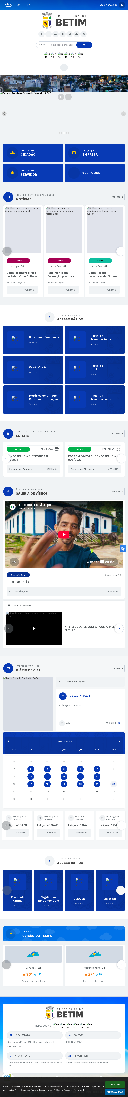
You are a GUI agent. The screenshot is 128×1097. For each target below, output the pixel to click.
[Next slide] (123, 113)
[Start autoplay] (61, 97)
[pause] (68, 97)
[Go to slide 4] (66, 133)
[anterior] (9, 741)
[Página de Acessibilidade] (83, 34)
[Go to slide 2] (61, 133)
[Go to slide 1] (59, 133)
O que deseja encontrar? (64, 40)
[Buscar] (84, 45)
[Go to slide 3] (64, 133)
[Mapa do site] (77, 34)
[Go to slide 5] (68, 133)
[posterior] (119, 741)
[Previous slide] (4, 113)
